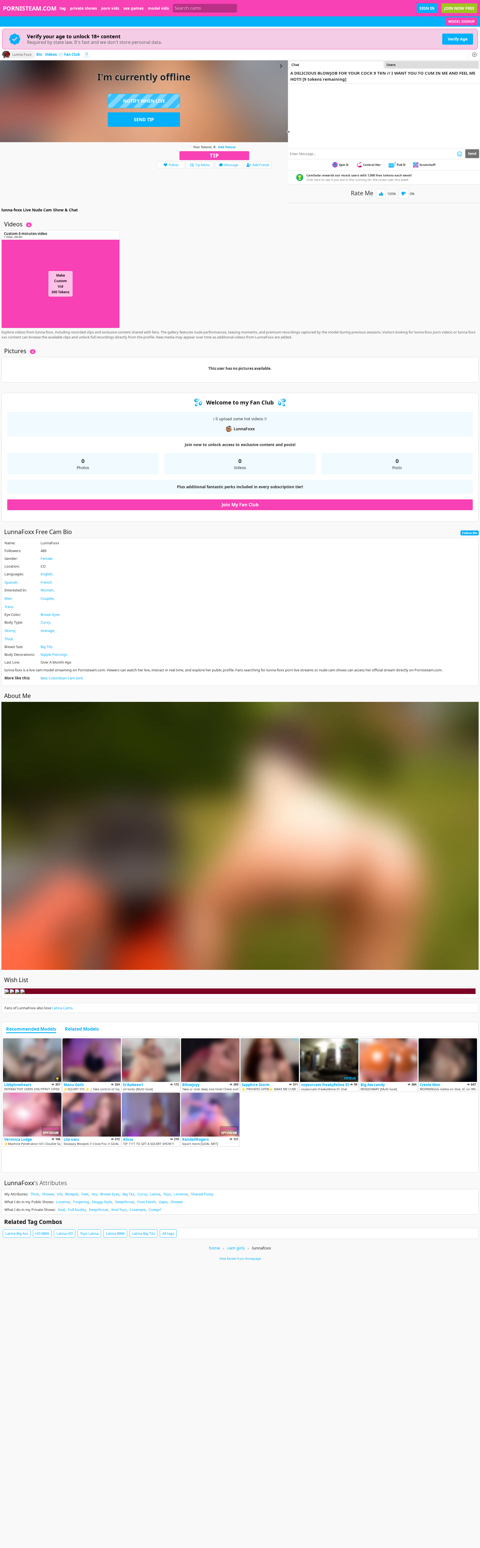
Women (47, 590)
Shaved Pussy (202, 1194)
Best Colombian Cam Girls (62, 678)
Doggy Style (102, 1201)
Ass (94, 1194)
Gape (163, 1201)
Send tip (144, 120)
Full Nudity (77, 1209)
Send (472, 153)
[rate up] (381, 194)
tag (62, 8)
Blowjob (71, 1194)
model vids (158, 8)
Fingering (81, 1201)
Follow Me (469, 533)
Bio (39, 54)
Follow (173, 165)
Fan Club (72, 54)
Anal (61, 1209)
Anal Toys (119, 1209)
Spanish (11, 582)
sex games (133, 8)
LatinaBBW (115, 1233)
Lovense (181, 1194)
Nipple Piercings (54, 654)
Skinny (9, 630)
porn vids (110, 8)
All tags (168, 1233)
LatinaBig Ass (16, 1233)
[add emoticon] (460, 153)
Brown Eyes (50, 614)
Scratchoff (427, 165)
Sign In (426, 8)
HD (59, 1194)
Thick (8, 638)
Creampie (138, 1209)
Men (8, 598)
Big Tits (46, 646)
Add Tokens (227, 147)
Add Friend (260, 165)
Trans (8, 606)
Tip (214, 155)
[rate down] (403, 194)
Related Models (82, 1029)
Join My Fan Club (240, 505)
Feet (85, 1194)
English (46, 573)
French (46, 582)
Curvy (45, 622)
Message (231, 165)
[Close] (474, 54)
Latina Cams (62, 1007)
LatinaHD (64, 1233)
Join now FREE (459, 8)
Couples (47, 598)
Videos (51, 54)
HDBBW (42, 1233)
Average (47, 630)
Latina (155, 1194)
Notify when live (144, 101)
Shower (48, 1194)
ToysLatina (89, 1233)
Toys (167, 1194)
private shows (83, 8)
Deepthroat (124, 1201)
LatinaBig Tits (143, 1233)
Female (46, 558)
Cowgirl (155, 1209)
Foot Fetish (146, 1201)
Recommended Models (31, 1029)
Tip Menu (202, 165)
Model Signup (461, 21)
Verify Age (458, 39)
